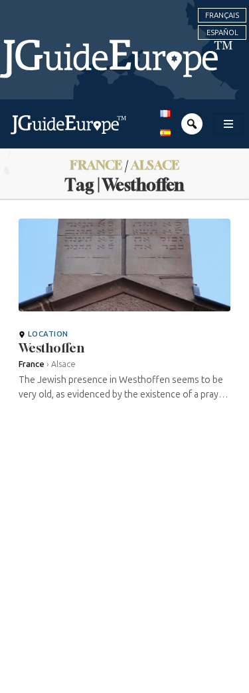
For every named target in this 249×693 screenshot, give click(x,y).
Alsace (155, 164)
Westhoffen (51, 348)
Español (222, 32)
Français (222, 15)
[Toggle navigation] (228, 124)
